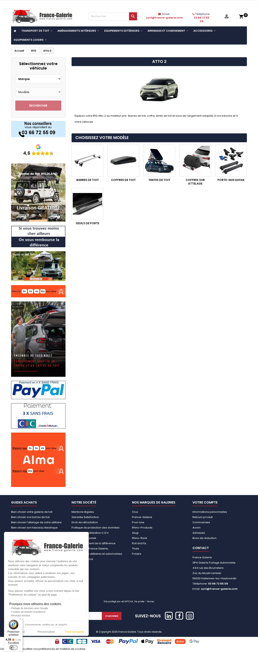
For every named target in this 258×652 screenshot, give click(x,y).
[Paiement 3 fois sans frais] (38, 416)
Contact (200, 548)
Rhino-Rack (139, 538)
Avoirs (196, 527)
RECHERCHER (38, 106)
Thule (135, 548)
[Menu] (20, 620)
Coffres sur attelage (195, 182)
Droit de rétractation (85, 522)
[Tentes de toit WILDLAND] (38, 192)
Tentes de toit (159, 180)
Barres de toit (87, 180)
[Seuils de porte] (87, 204)
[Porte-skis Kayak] (231, 160)
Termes (150, 601)
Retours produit (202, 517)
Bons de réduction (204, 538)
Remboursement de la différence (93, 543)
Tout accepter (74, 631)
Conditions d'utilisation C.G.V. (90, 533)
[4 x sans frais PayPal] (38, 390)
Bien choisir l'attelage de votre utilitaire (36, 522)
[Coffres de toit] (123, 160)
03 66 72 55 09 (201, 19)
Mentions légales (83, 512)
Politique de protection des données (96, 527)
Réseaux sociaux (20, 615)
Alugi (135, 533)
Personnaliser (46, 631)
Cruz (135, 512)
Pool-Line (138, 522)
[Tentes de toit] (159, 160)
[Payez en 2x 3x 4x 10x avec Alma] (38, 291)
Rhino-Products (142, 527)
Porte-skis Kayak (230, 180)
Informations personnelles (209, 512)
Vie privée (139, 601)
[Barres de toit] (87, 160)
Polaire (136, 554)
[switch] (13, 647)
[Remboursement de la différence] (38, 236)
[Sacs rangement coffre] (38, 339)
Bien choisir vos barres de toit (30, 517)
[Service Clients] (38, 129)
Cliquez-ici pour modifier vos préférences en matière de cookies (42, 649)
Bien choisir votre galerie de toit (31, 512)
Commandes (201, 522)
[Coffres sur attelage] (195, 160)
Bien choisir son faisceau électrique (34, 527)
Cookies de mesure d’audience (28, 611)
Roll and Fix (139, 543)
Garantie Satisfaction (85, 517)
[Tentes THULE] (38, 266)
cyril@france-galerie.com (164, 18)
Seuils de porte (87, 223)
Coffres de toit (123, 180)
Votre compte (204, 502)
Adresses (198, 533)
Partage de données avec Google (29, 608)
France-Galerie (142, 517)
